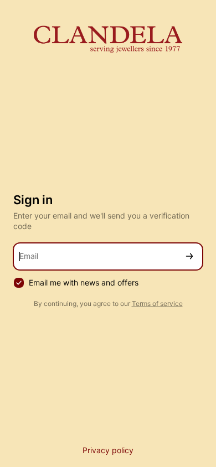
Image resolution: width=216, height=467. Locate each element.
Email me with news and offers (83, 282)
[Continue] (189, 256)
